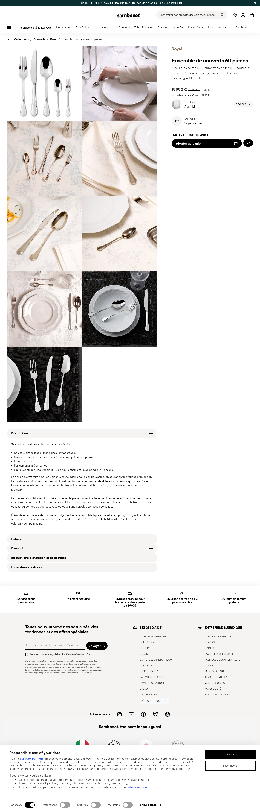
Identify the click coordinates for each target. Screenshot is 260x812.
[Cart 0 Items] (251, 15)
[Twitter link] (155, 714)
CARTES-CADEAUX (150, 694)
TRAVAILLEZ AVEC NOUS (218, 694)
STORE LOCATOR (149, 671)
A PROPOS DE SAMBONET (219, 636)
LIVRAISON (145, 654)
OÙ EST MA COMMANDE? (153, 636)
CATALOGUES (212, 648)
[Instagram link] (119, 714)
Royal (53, 39)
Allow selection (230, 765)
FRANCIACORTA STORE (152, 683)
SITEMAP (144, 688)
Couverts (39, 39)
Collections (21, 39)
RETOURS (145, 648)
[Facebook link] (143, 714)
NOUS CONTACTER (150, 642)
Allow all (230, 754)
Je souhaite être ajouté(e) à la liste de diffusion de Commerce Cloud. (61, 654)
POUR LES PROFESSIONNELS (220, 654)
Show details (148, 805)
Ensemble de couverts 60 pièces (82, 39)
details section (137, 787)
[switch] (65, 805)
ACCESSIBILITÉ (213, 688)
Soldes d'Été (140, 3)
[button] (64, 28)
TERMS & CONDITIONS (217, 677)
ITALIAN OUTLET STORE (152, 677)
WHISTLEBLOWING (215, 683)
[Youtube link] (131, 714)
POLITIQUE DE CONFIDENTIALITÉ (222, 659)
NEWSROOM (212, 642)
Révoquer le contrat (154, 701)
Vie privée (88, 672)
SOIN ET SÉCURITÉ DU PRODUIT (157, 659)
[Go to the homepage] (128, 15)
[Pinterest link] (167, 714)
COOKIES (210, 665)
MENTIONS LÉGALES (216, 671)
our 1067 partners (32, 758)
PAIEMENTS (146, 665)
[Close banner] (255, 3)
